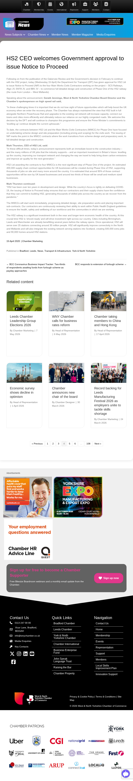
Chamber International (66, 644)
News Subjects (13, 34)
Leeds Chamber (63, 629)
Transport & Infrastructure (57, 251)
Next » (98, 443)
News (40, 251)
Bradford (24, 251)
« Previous (37, 443)
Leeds (33, 251)
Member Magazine (82, 34)
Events (100, 641)
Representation (104, 647)
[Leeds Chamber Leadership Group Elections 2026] (24, 301)
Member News (60, 34)
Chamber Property (64, 673)
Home (99, 629)
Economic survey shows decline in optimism (22, 392)
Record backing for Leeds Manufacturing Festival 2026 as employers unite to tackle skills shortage (107, 400)
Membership (103, 635)
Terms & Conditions (106, 696)
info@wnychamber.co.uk (27, 635)
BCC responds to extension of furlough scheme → (101, 264)
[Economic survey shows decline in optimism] (24, 372)
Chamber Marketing (32, 241)
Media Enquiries (106, 34)
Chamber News (37, 34)
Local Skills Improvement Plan (106, 667)
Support (100, 653)
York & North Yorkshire (83, 251)
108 (88, 443)
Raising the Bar (62, 667)
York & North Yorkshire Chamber (65, 636)
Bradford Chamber (64, 623)
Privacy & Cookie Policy (82, 696)
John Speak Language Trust (63, 660)
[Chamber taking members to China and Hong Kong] (108, 301)
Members (101, 659)
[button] (24, 35)
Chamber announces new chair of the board (65, 392)
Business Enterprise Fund (65, 651)
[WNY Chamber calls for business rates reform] (66, 301)
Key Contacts (21, 646)
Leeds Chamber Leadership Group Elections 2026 (23, 321)
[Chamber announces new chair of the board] (66, 372)
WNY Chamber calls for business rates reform (64, 321)
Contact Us (102, 623)
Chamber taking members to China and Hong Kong (107, 321)
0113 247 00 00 (23, 623)
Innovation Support (106, 674)
